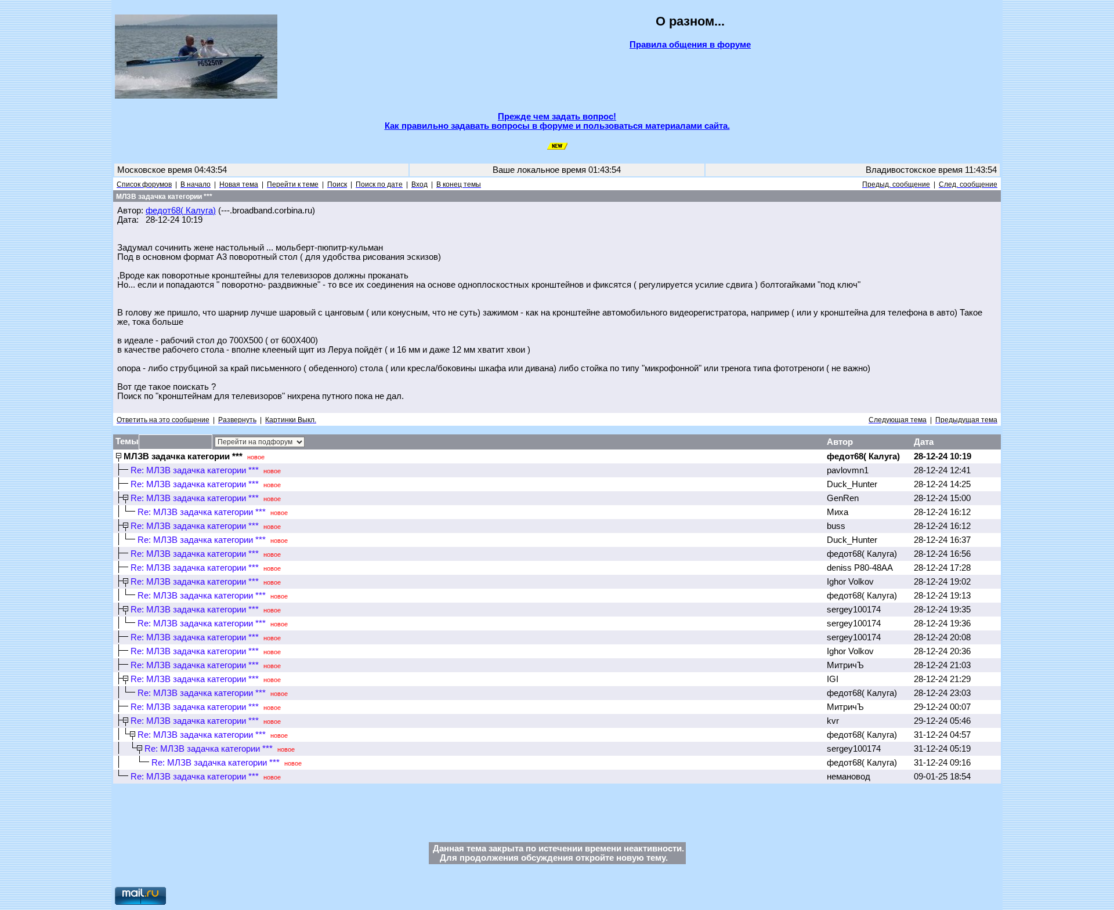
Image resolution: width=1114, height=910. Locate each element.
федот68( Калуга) (181, 210)
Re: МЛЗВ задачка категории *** (195, 470)
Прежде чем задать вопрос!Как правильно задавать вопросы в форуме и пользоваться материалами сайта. (557, 121)
